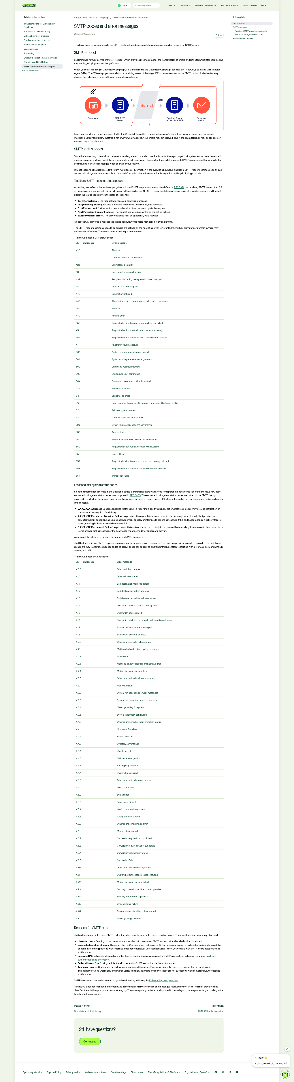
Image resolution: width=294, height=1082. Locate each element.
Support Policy (54, 1072)
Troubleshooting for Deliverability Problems (39, 25)
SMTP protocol (239, 23)
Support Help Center (84, 17)
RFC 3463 (135, 495)
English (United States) (196, 1072)
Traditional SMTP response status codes (251, 31)
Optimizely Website (32, 1072)
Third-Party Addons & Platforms (164, 1072)
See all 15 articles (30, 70)
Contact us (89, 1041)
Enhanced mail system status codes (249, 34)
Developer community (204, 5)
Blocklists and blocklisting (87, 1011)
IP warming (29, 53)
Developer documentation (178, 5)
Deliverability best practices (163, 980)
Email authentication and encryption (40, 57)
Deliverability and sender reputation (130, 17)
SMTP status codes (240, 27)
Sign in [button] (263, 5)
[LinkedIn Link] (230, 1072)
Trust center (137, 1072)
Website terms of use (95, 1072)
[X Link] (222, 1072)
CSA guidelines (31, 49)
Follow (219, 35)
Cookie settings (118, 1072)
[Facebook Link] (215, 1072)
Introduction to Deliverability (37, 31)
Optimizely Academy (228, 5)
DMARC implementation (211, 1011)
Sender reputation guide (35, 44)
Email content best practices (37, 40)
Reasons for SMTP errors (243, 38)
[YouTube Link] (237, 1072)
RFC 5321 (179, 187)
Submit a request (250, 5)
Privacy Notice (73, 1072)
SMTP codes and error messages (39, 66)
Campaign (104, 17)
